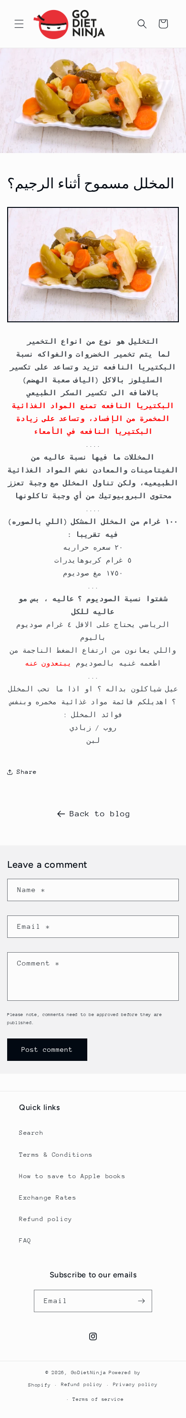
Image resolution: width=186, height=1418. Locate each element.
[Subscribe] (141, 1301)
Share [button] (27, 771)
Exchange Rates (47, 1197)
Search (31, 1132)
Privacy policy (135, 1384)
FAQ (25, 1240)
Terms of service (98, 1399)
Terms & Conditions (56, 1154)
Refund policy (45, 1219)
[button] (19, 23)
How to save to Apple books (72, 1176)
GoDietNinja (88, 1373)
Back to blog (100, 813)
